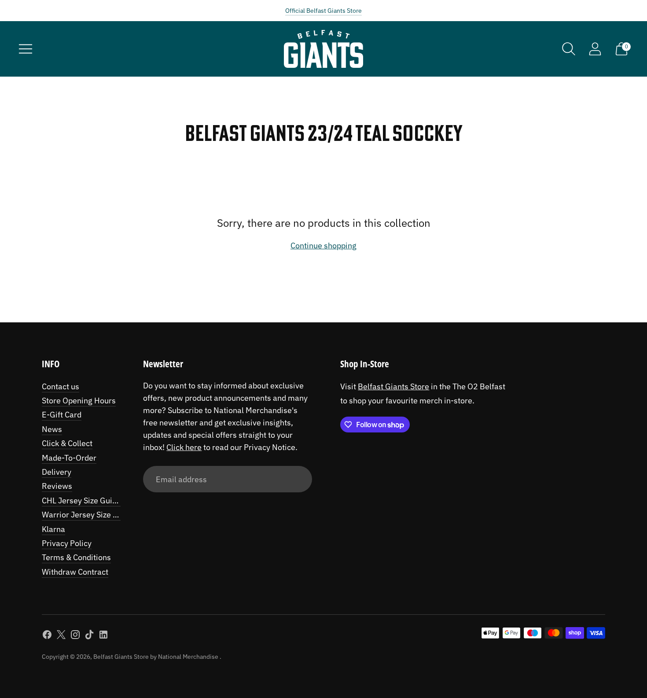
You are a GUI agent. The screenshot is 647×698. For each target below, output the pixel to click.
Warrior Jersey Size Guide (88, 515)
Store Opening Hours (79, 400)
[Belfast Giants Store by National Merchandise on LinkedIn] (103, 636)
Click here (184, 447)
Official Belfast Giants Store (323, 11)
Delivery (56, 472)
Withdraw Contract (75, 572)
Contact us (60, 386)
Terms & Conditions (76, 557)
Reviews (57, 486)
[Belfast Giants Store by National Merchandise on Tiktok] (89, 636)
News (52, 429)
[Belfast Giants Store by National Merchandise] (323, 49)
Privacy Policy (67, 543)
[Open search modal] (568, 49)
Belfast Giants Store (393, 386)
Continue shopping (323, 245)
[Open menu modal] (25, 49)
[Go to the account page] (595, 49)
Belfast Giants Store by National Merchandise (156, 657)
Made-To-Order (69, 458)
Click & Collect (67, 443)
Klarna (53, 529)
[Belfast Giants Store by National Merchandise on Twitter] (61, 636)
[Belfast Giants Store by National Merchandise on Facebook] (47, 636)
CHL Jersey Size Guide (81, 500)
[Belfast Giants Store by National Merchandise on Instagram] (75, 636)
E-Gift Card (61, 415)
